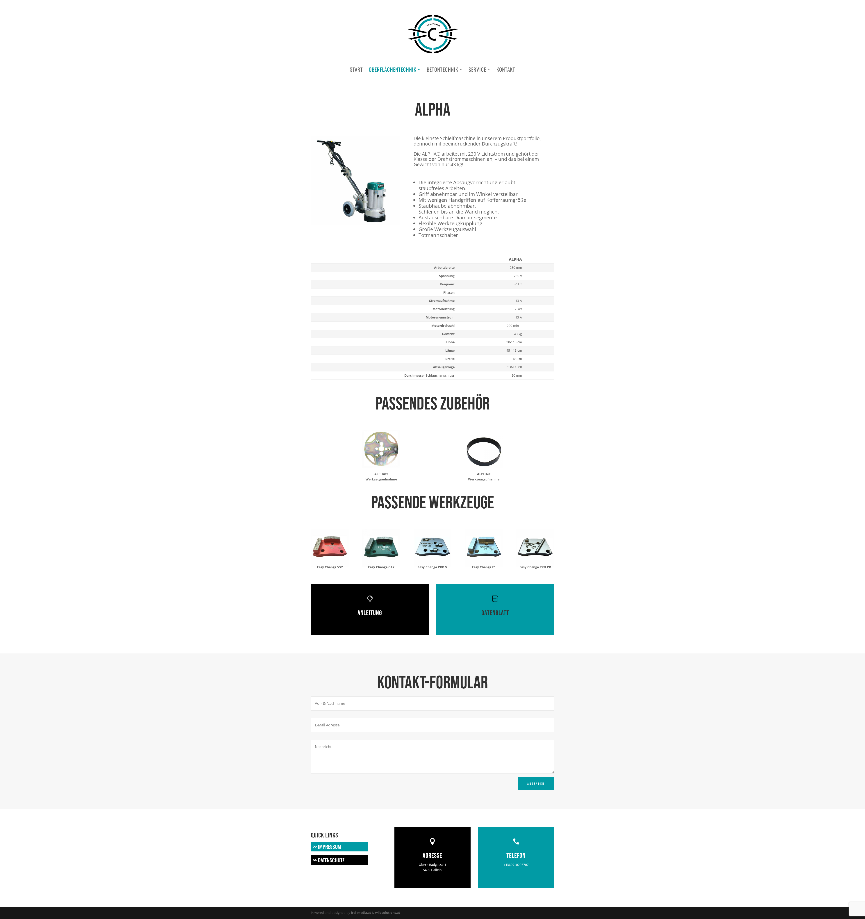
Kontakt (505, 70)
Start (356, 70)
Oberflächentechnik (392, 70)
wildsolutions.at (387, 912)
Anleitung (369, 613)
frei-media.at (361, 912)
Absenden (536, 784)
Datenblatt (495, 613)
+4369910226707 (516, 864)
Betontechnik (442, 70)
